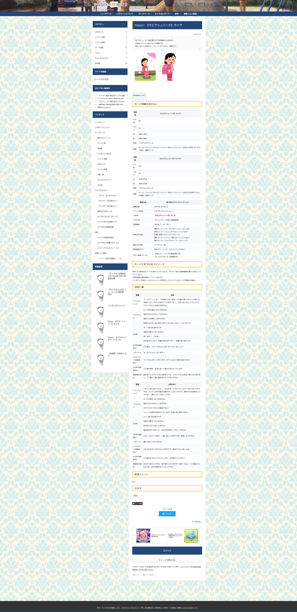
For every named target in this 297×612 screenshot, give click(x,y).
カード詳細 (138, 503)
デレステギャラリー (111, 58)
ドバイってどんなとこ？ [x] (108, 248)
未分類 (111, 63)
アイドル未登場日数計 (105, 237)
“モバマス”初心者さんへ (107, 201)
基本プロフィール (103, 138)
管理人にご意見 (100, 253)
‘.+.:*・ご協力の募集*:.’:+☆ (109, 258)
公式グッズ (101, 164)
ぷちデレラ (111, 32)
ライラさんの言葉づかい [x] (108, 243)
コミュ (111, 53)
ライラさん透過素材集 (105, 227)
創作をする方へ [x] (104, 211)
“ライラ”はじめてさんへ (107, 195)
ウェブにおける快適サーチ (107, 222)
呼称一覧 (100, 175)
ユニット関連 (102, 169)
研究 (96, 232)
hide (143, 95)
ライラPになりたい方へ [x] (107, 216)
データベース (100, 133)
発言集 (99, 148)
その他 (99, 185)
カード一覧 (101, 143)
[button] (125, 79)
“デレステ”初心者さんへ (107, 206)
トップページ (100, 122)
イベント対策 (111, 37)
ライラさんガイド (101, 190)
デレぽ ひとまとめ (104, 154)
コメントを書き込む (167, 560)
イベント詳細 (111, 42)
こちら (104, 107)
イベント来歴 (102, 159)
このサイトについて (102, 127)
